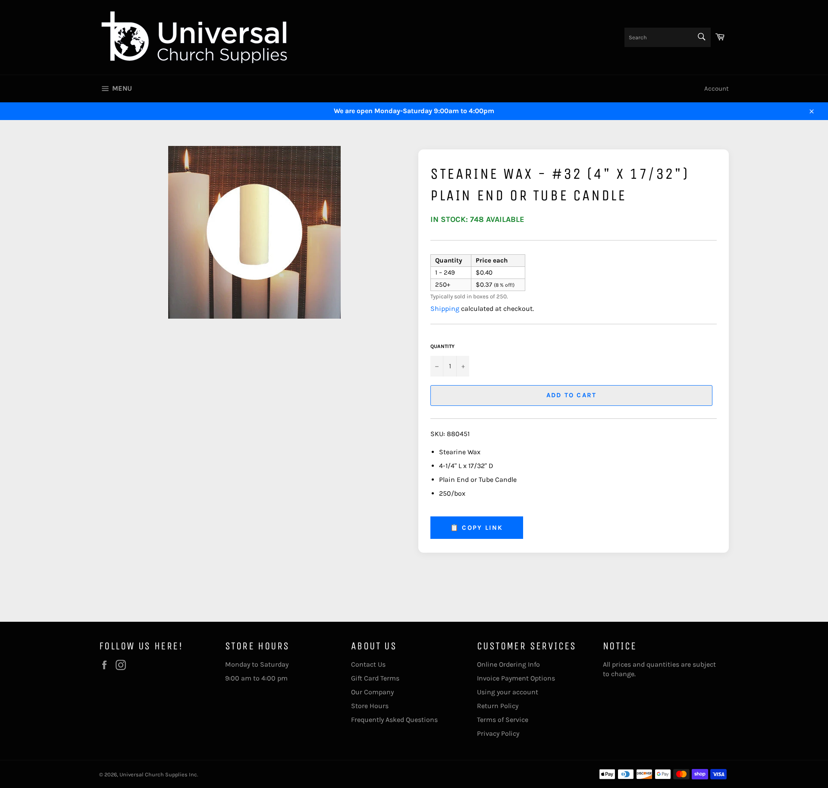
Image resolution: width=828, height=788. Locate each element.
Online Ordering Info (508, 664)
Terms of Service (502, 719)
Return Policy (497, 706)
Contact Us (368, 664)
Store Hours (370, 706)
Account (716, 88)
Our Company (372, 692)
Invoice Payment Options (516, 678)
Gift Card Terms (375, 678)
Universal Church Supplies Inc (158, 774)
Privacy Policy (498, 733)
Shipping (444, 308)
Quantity (442, 346)
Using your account (507, 692)
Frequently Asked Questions (394, 719)
